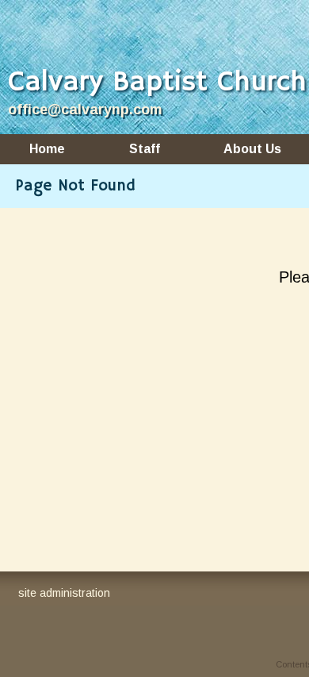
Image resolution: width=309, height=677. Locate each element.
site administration (64, 593)
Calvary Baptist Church (157, 83)
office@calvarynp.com (85, 109)
